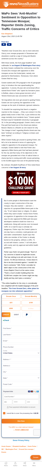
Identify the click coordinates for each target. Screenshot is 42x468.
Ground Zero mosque (26, 449)
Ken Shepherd (6, 34)
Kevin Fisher (32, 446)
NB (2, 449)
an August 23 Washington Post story (26, 65)
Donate (35, 457)
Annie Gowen (6, 446)
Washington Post (11, 449)
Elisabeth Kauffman (19, 446)
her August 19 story (18, 167)
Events (3, 452)
